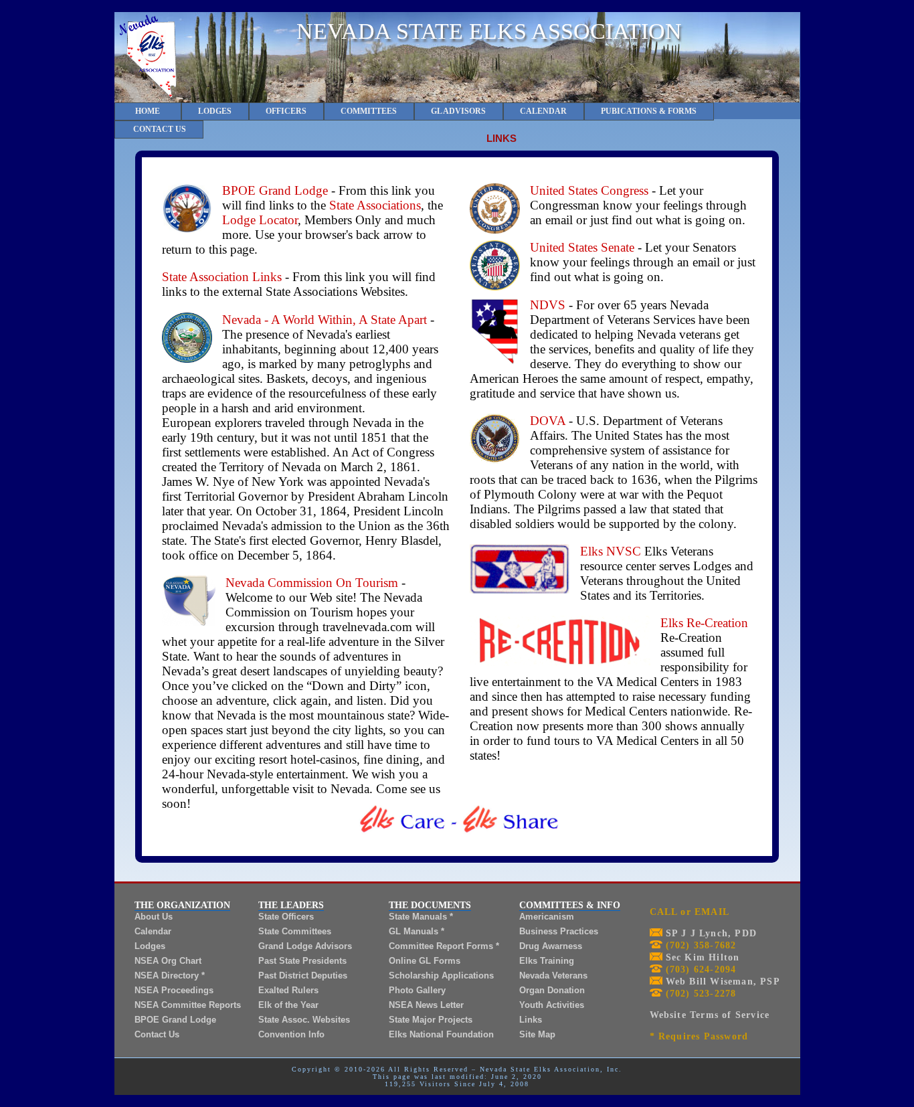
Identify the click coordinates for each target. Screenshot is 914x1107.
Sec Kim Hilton (701, 957)
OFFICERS (286, 111)
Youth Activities (551, 1005)
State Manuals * (421, 917)
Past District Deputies (302, 975)
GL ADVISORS (458, 111)
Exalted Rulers (288, 990)
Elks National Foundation (441, 1034)
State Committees (294, 931)
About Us (153, 917)
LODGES (215, 111)
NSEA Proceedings (173, 990)
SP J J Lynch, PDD (709, 933)
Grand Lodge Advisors (305, 946)
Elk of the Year (288, 1005)
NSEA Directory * (169, 975)
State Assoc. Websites (304, 1020)
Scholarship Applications (441, 975)
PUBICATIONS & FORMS (649, 111)
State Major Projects (430, 1020)
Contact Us (156, 1034)
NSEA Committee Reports (187, 1005)
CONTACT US (158, 129)
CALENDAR (543, 111)
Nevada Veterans (553, 975)
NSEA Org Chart (167, 961)
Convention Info (291, 1034)
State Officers (286, 917)
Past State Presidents (302, 961)
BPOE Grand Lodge (175, 1020)
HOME (147, 111)
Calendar (152, 931)
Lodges (149, 946)
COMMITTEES (369, 111)
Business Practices (558, 931)
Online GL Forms (424, 961)
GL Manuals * (416, 931)
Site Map (537, 1034)
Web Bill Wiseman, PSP (721, 981)
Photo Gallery (417, 990)
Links (530, 1020)
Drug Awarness (550, 946)
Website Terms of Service (710, 1015)
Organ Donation (552, 990)
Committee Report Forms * (444, 946)
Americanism (546, 917)
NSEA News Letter (426, 1005)
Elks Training (546, 961)
